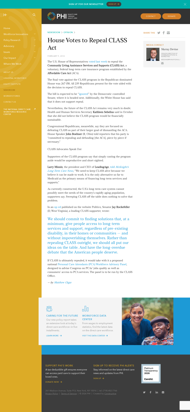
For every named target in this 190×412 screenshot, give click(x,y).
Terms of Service (69, 394)
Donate (172, 16)
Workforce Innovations (16, 34)
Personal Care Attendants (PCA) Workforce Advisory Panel (92, 264)
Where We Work (12, 64)
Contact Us (10, 102)
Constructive (110, 394)
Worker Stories (12, 96)
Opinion (68, 33)
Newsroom (9, 90)
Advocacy (9, 46)
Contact (150, 16)
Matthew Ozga (62, 282)
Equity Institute (12, 84)
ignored (83, 94)
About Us (8, 72)
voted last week (98, 61)
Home (7, 28)
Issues (7, 52)
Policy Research (12, 40)
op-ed (57, 207)
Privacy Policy (51, 394)
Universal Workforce (15, 78)
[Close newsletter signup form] (185, 4)
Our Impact (10, 58)
